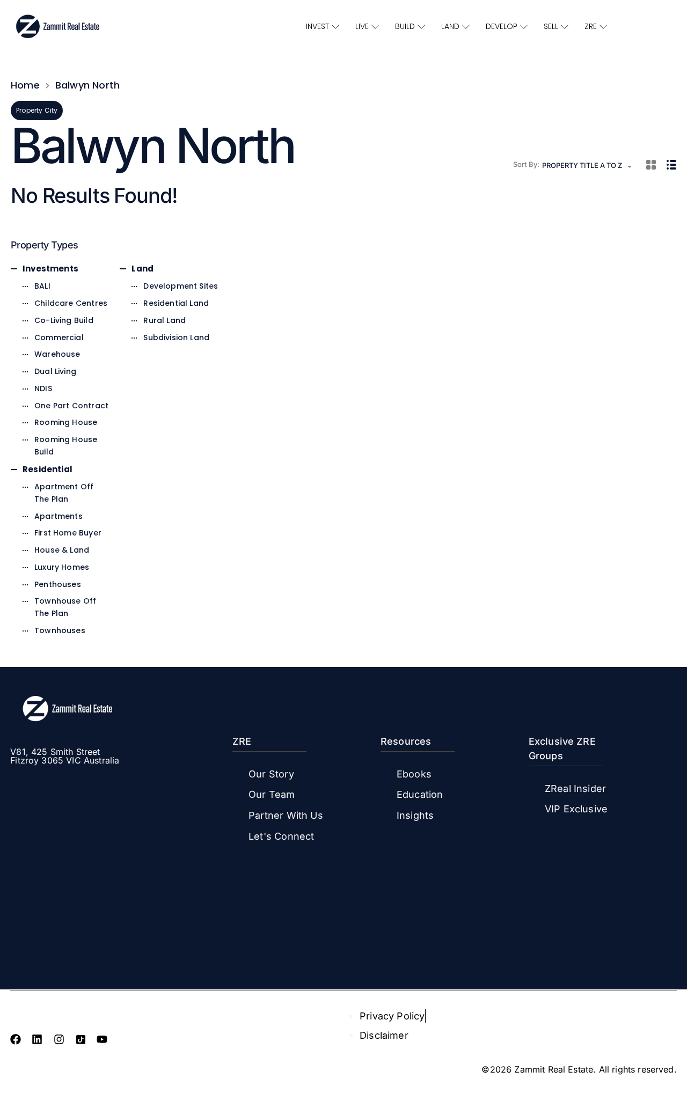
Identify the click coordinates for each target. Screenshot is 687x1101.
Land (142, 268)
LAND (450, 26)
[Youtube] (102, 1039)
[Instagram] (59, 1039)
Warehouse (57, 354)
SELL (551, 26)
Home (25, 85)
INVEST (317, 26)
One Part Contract (71, 405)
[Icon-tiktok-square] (80, 1039)
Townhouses (59, 630)
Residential (47, 469)
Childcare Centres (70, 303)
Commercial (59, 337)
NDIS (43, 388)
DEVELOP (501, 26)
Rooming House (65, 422)
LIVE (362, 26)
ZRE (590, 26)
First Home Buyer (67, 532)
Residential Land (176, 303)
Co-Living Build (63, 320)
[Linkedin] (37, 1039)
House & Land (61, 550)
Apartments (58, 516)
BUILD (405, 26)
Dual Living (55, 371)
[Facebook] (15, 1039)
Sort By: (526, 164)
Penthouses (57, 584)
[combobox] (590, 167)
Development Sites (180, 286)
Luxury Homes (61, 567)
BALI (42, 286)
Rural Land (164, 320)
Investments (50, 268)
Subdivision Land (176, 337)
